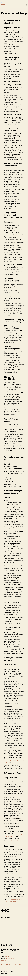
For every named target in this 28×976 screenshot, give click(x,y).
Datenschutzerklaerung (14, 964)
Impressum (4, 964)
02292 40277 (8, 956)
